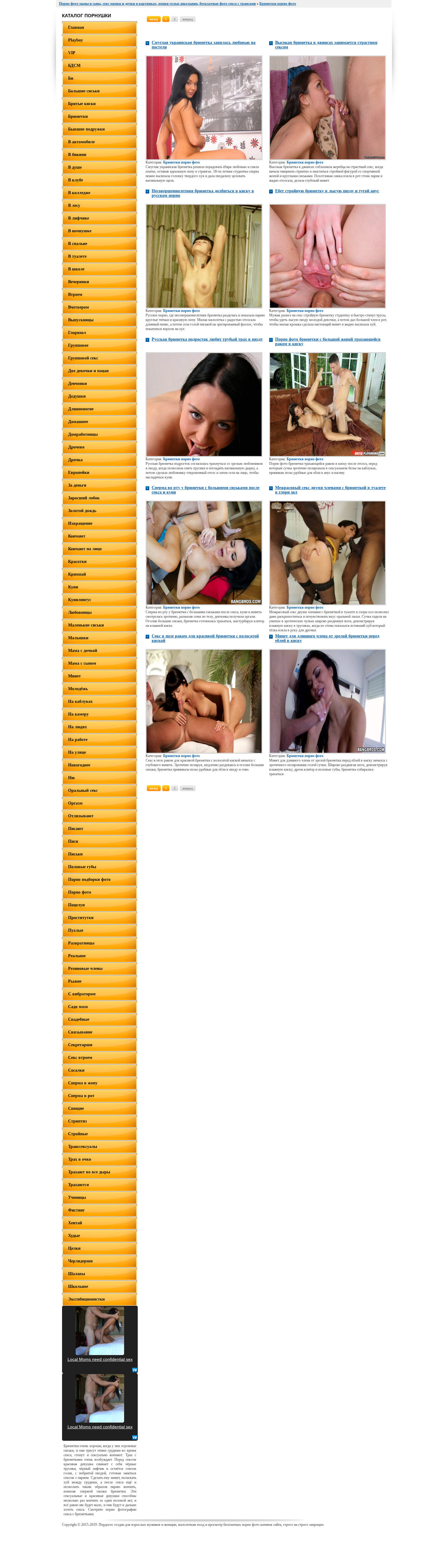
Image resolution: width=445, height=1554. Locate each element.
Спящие (76, 1108)
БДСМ (74, 65)
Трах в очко (79, 1159)
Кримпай (77, 574)
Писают (75, 828)
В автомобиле (81, 142)
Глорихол (77, 332)
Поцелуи (76, 905)
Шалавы (76, 1273)
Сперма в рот (81, 1095)
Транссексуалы (82, 1146)
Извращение (80, 523)
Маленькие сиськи (86, 625)
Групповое (78, 345)
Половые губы (82, 867)
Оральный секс (83, 790)
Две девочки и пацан (88, 371)
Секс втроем (80, 1057)
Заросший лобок (84, 498)
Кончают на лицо (85, 549)
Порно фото (79, 892)
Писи (73, 841)
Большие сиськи (84, 91)
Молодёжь (78, 688)
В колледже (79, 192)
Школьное (78, 1286)
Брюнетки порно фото (181, 162)
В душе (75, 167)
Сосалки (76, 1070)
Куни (73, 587)
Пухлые (75, 930)
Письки (75, 854)
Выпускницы (81, 320)
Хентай (75, 1223)
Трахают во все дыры (89, 1172)
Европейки (78, 472)
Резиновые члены (85, 968)
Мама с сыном (82, 663)
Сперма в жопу (82, 1083)
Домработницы (83, 434)
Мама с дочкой (82, 650)
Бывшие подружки (86, 129)
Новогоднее (79, 765)
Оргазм (75, 803)
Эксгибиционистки (86, 1299)
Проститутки (81, 917)
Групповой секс (83, 358)
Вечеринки (78, 281)
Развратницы (81, 943)
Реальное (77, 956)
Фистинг (76, 1210)
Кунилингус (79, 599)
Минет (74, 676)
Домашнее (78, 421)
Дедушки (77, 396)
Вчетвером (78, 307)
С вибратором (82, 994)
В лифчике (78, 218)
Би (70, 78)
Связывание (80, 1032)
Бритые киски (82, 103)
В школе (76, 269)
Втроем (75, 294)
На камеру (78, 714)
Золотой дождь (82, 510)
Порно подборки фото (89, 879)
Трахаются (78, 1184)
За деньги (77, 485)
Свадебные (78, 1019)
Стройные (78, 1134)
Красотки (77, 561)
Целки (74, 1248)
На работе (77, 739)
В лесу (74, 205)
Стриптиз (77, 1121)
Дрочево (76, 447)
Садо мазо (78, 1006)
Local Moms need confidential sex (100, 1359)
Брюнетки (78, 116)
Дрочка (75, 460)
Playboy (75, 40)
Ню (71, 777)
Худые (74, 1235)
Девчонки (77, 383)
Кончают (76, 536)
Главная (76, 27)
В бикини (77, 154)
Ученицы (77, 1197)
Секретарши (80, 1045)
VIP (71, 53)
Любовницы (80, 612)
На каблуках (80, 701)
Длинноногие (81, 409)
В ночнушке (79, 231)
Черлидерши (80, 1261)
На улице (77, 752)
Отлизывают (81, 816)
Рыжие (74, 981)
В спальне (77, 243)
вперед (188, 19)
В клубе (75, 180)
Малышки (78, 638)
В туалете (77, 256)
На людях (77, 727)
